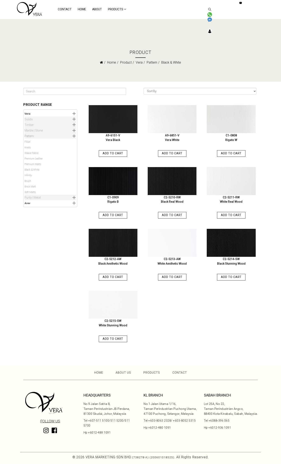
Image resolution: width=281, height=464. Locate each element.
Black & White (31, 169)
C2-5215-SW (113, 320)
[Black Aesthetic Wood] (113, 243)
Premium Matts (32, 164)
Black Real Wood (172, 201)
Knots (27, 147)
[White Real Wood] (231, 181)
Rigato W (231, 140)
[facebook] (54, 433)
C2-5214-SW (231, 259)
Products (115, 9)
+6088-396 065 (219, 420)
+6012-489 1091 (99, 432)
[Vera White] (172, 119)
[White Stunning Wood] (113, 305)
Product (126, 62)
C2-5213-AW (172, 259)
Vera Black (113, 140)
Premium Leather (33, 158)
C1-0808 (231, 135)
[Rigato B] (113, 181)
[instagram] (46, 431)
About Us (123, 372)
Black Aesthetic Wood (113, 263)
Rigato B (113, 201)
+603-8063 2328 (159, 420)
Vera (139, 62)
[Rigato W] (231, 119)
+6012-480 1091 (159, 427)
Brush (27, 181)
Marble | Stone (33, 130)
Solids (28, 119)
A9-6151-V (113, 135)
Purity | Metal (32, 197)
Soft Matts (30, 192)
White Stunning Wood (113, 325)
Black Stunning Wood (231, 263)
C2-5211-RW (231, 197)
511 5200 (116, 420)
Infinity (28, 175)
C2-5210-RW (172, 197)
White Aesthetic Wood (172, 263)
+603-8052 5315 (184, 420)
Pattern (152, 62)
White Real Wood (231, 201)
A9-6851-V (172, 135)
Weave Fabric (31, 153)
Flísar (27, 141)
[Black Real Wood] (172, 181)
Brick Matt (30, 186)
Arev (27, 203)
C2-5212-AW (113, 259)
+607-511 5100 (98, 420)
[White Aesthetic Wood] (172, 243)
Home (82, 9)
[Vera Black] (113, 119)
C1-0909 (113, 197)
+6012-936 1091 (219, 427)
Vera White (172, 140)
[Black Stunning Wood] (231, 243)
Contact (65, 9)
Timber (29, 125)
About (97, 9)
